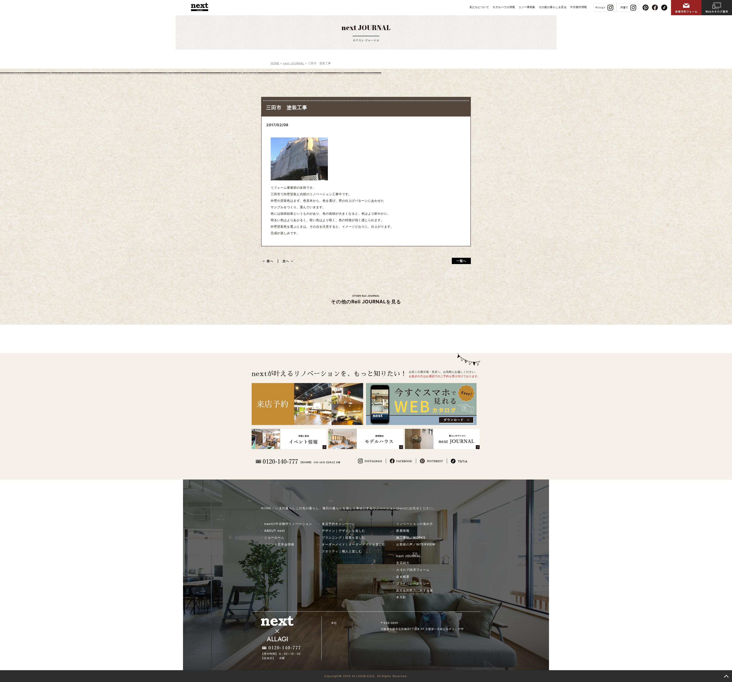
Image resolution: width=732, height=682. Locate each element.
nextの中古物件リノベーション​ (288, 524)
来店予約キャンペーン (338, 524)
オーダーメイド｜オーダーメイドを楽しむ (353, 544)
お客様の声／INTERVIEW (416, 544)
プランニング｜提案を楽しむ (343, 537)
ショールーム (274, 537)
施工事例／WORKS (410, 537)
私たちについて (479, 7)
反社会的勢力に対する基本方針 (414, 593)
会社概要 (402, 576)
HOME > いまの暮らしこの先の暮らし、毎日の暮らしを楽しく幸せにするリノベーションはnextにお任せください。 (348, 508)
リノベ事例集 (526, 7)
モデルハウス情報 (504, 7)
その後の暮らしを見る (553, 7)
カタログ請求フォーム (413, 570)
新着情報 (402, 531)
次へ (286, 261)
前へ (272, 261)
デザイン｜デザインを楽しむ (343, 531)
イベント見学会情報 (279, 544)
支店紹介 (402, 563)
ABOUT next (274, 531)
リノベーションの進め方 (414, 524)
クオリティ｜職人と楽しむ (342, 551)
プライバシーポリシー (413, 583)
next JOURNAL (408, 556)
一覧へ (461, 261)
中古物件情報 (578, 7)
